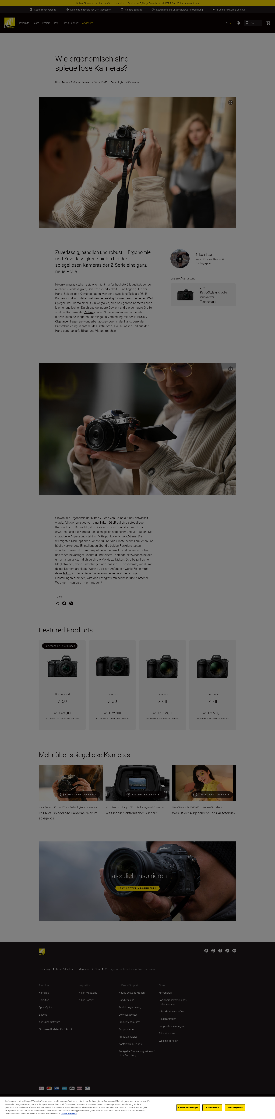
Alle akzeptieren (235, 1107)
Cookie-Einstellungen (188, 1107)
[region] (137, 1108)
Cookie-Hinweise (69, 1113)
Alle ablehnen (212, 1107)
